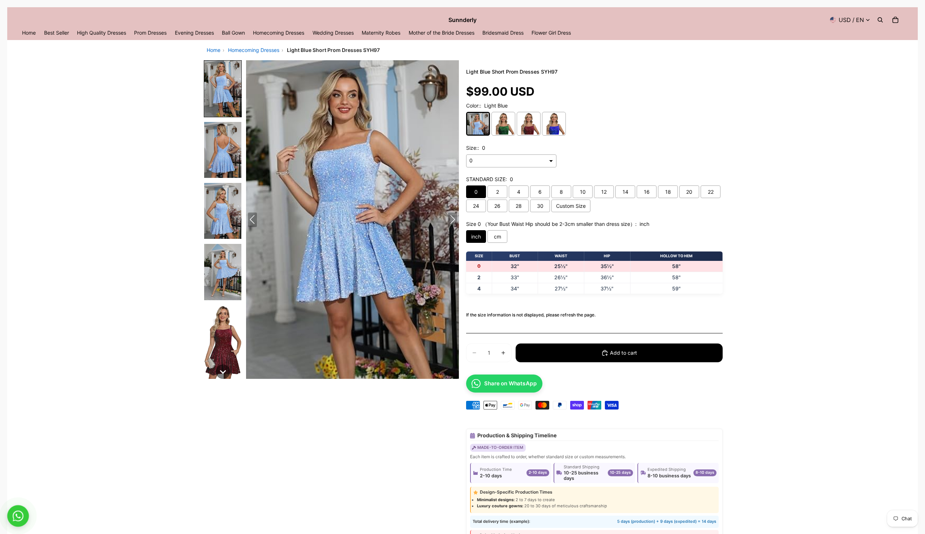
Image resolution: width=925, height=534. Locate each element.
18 (668, 192)
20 (689, 192)
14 (625, 192)
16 (647, 192)
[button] (223, 88)
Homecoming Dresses (253, 50)
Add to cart (623, 353)
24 (476, 206)
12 (604, 192)
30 (540, 206)
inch (476, 236)
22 (711, 192)
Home (213, 50)
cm (497, 236)
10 (583, 192)
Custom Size (571, 206)
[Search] (880, 20)
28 (519, 206)
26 (497, 206)
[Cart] (895, 20)
